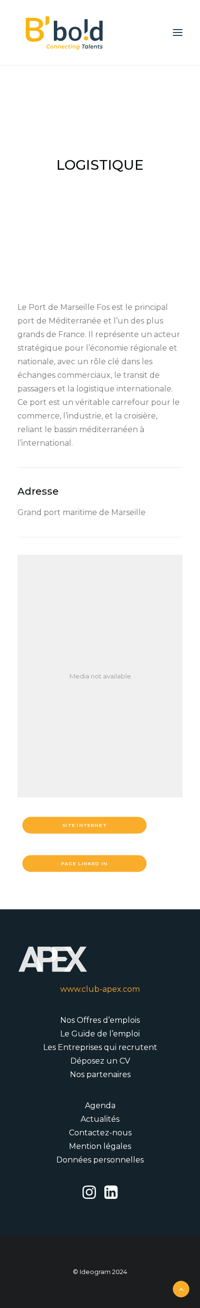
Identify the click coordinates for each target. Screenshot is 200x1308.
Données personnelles (100, 1159)
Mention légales (100, 1146)
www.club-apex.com (100, 989)
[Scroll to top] (181, 1288)
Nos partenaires (100, 1074)
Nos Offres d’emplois (100, 1020)
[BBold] (64, 32)
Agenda (100, 1105)
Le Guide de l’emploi (100, 1033)
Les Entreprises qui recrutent (100, 1047)
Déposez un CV (100, 1061)
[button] (177, 32)
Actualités (100, 1119)
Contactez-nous (100, 1132)
